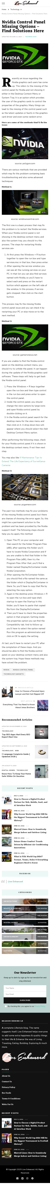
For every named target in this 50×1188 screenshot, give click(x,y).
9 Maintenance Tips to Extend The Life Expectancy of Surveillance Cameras (23, 461)
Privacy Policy (40, 1006)
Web (17, 751)
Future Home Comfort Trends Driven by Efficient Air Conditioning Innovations (31, 844)
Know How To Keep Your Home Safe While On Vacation (16, 775)
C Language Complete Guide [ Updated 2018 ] (16, 755)
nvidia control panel (23, 670)
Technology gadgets (14, 674)
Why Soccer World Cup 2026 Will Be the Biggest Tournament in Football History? (31, 817)
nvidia (6, 670)
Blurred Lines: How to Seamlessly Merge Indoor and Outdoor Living (30, 831)
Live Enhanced (15, 881)
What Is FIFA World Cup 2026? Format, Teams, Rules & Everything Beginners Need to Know (31, 860)
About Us (6, 1076)
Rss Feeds (6, 1093)
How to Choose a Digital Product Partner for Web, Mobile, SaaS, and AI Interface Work (30, 802)
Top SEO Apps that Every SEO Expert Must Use (16, 735)
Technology (31, 37)
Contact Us (7, 1081)
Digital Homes (8, 770)
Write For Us (7, 1104)
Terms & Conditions (11, 1098)
